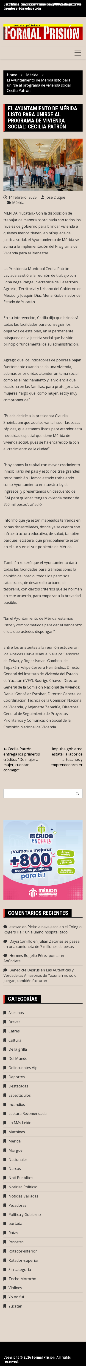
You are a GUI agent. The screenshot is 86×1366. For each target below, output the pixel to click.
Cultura (14, 1040)
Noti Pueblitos (20, 1177)
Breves (14, 1021)
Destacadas (18, 1086)
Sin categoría (19, 1269)
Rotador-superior (23, 1260)
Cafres (14, 1031)
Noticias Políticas (23, 1186)
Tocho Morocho (22, 1278)
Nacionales (18, 1159)
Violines (15, 1287)
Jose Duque (55, 197)
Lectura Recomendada (27, 1113)
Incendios (16, 1104)
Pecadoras (17, 1205)
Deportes (16, 1076)
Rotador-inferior (22, 1251)
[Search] (77, 793)
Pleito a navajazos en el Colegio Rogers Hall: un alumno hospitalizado (42, 929)
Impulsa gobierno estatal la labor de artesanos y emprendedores (67, 756)
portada (15, 1223)
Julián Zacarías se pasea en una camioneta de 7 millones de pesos (41, 944)
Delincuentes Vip (22, 1067)
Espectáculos (19, 1095)
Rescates (16, 1241)
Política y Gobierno (24, 1214)
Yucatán (15, 1306)
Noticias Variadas (23, 1196)
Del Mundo (18, 1058)
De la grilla (17, 1049)
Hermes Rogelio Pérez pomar (34, 955)
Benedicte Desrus (24, 970)
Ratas (13, 1232)
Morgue (15, 1150)
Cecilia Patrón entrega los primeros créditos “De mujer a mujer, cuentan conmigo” (21, 759)
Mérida (18, 202)
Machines (16, 1131)
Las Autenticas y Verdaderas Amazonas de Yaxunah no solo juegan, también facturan (40, 975)
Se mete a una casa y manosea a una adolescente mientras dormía (42, 6)
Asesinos (16, 1012)
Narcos (14, 1168)
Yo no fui (16, 1296)
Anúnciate (12, 960)
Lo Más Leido (19, 1122)
